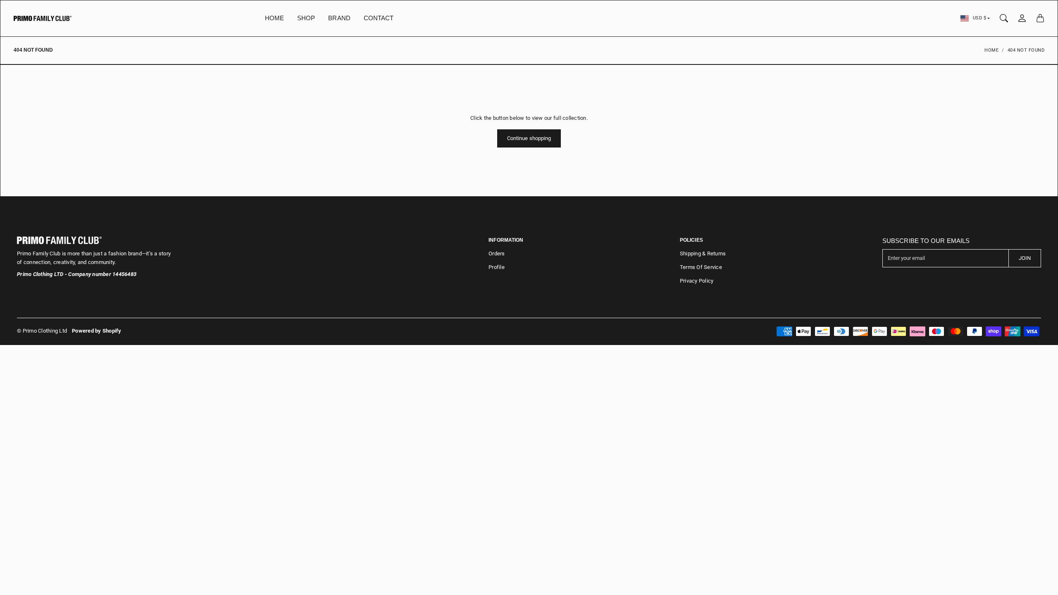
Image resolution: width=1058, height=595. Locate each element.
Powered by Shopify (97, 331)
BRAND (339, 17)
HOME (274, 17)
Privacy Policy (697, 281)
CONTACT (379, 17)
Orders (496, 253)
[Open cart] (1040, 18)
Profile (496, 267)
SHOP (306, 17)
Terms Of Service (701, 267)
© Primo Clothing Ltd (42, 331)
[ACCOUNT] (1022, 18)
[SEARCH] (1004, 18)
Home (991, 50)
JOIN (1025, 258)
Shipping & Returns (703, 253)
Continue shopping (529, 138)
